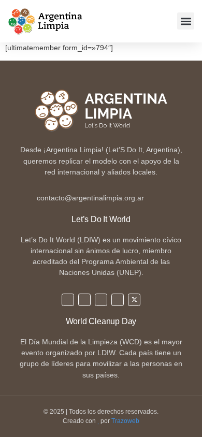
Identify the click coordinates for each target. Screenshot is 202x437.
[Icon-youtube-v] (117, 300)
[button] (185, 21)
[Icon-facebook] (101, 300)
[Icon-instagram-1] (84, 300)
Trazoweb (125, 421)
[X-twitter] (134, 300)
